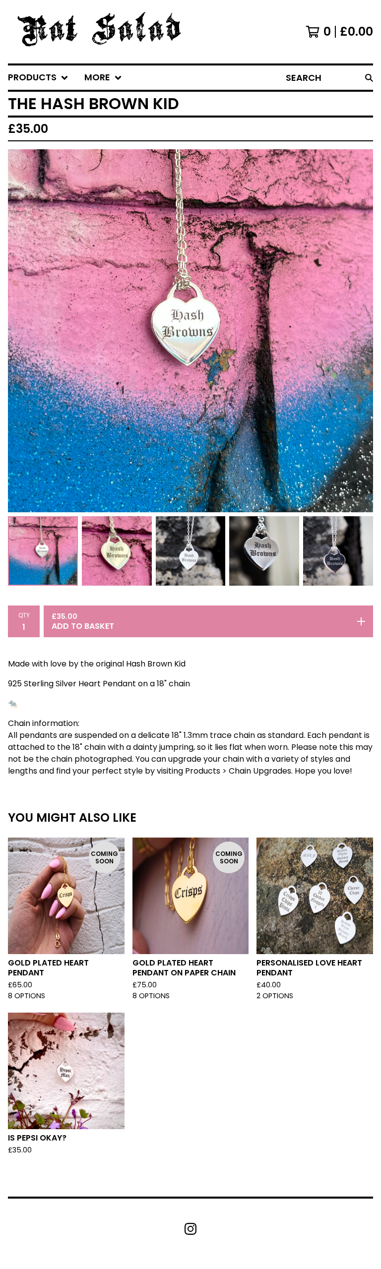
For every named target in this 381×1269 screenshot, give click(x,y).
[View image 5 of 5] (338, 551)
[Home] (103, 32)
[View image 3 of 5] (191, 551)
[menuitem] (38, 77)
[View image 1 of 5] (43, 551)
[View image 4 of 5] (264, 551)
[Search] (369, 77)
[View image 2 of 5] (117, 551)
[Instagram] (190, 1228)
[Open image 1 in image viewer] (190, 330)
